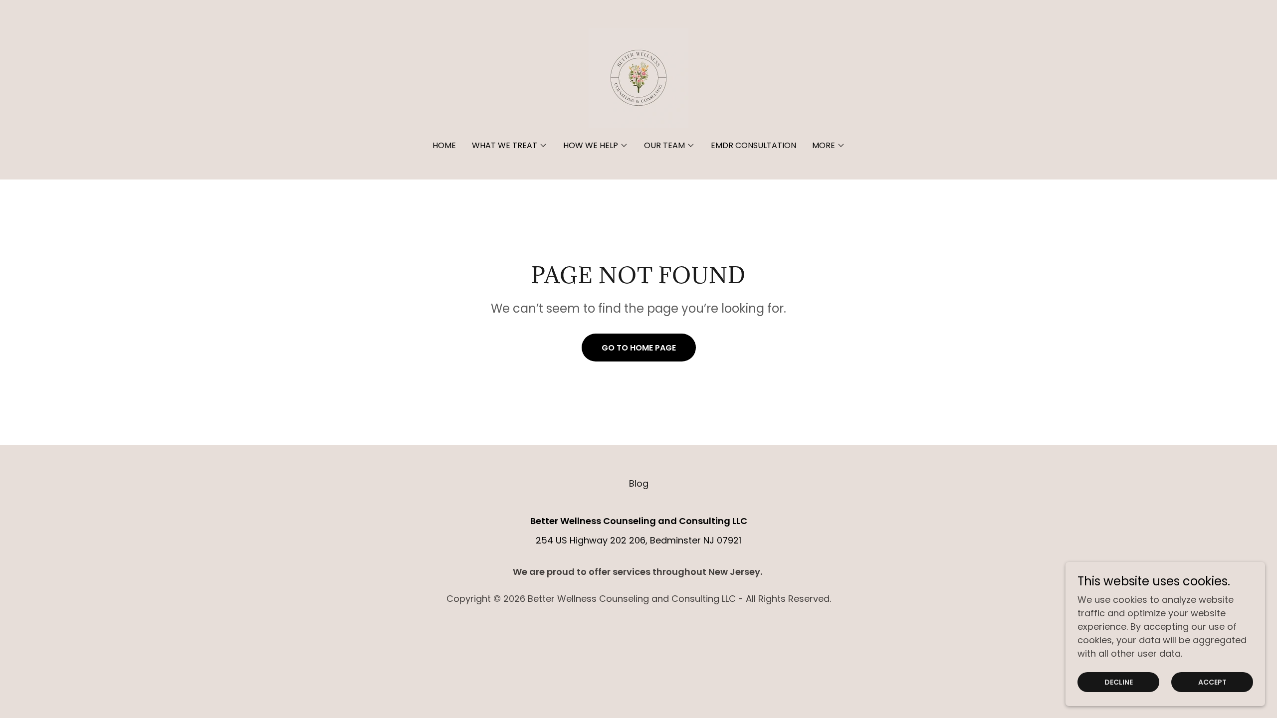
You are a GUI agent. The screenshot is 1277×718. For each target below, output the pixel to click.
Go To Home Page (639, 348)
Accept (1212, 682)
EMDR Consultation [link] (753, 145)
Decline (1118, 682)
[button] (509, 146)
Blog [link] (638, 483)
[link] (638, 77)
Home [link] (444, 145)
